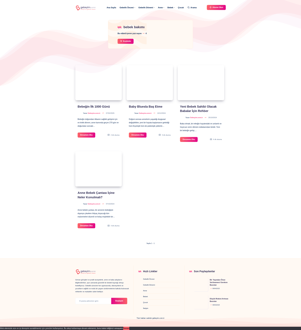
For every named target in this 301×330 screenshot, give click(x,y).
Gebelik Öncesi (127, 7)
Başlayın (119, 301)
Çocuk (181, 7)
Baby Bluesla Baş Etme (145, 106)
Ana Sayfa (111, 7)
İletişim (145, 308)
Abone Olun (217, 7)
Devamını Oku (87, 136)
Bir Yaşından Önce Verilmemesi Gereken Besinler (219, 282)
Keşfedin (127, 41)
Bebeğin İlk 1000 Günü (94, 106)
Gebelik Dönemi (145, 7)
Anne (160, 7)
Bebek (170, 7)
